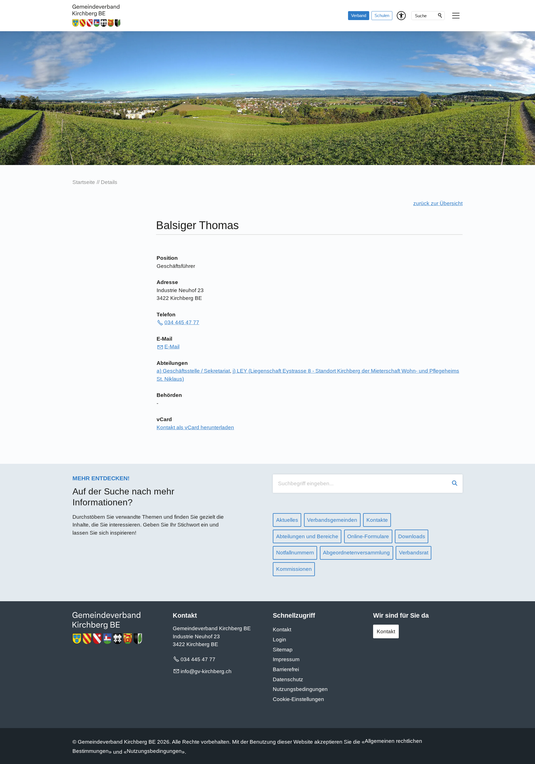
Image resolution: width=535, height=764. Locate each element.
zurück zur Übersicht (438, 203)
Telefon (166, 314)
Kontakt (282, 629)
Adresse (167, 282)
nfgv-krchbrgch (207, 671)
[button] (455, 15)
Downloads (411, 536)
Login (279, 639)
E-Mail (164, 339)
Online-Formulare (368, 536)
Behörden (169, 395)
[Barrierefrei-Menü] (401, 15)
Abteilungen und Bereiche (307, 536)
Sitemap (283, 650)
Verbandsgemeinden (332, 520)
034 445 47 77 (181, 322)
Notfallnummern (295, 553)
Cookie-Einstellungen (298, 699)
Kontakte (377, 520)
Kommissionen (294, 569)
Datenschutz (288, 679)
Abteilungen (172, 363)
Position (167, 258)
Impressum (286, 659)
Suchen (440, 15)
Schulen (381, 15)
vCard (164, 419)
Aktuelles (287, 520)
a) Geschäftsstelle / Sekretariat (193, 371)
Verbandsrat (413, 553)
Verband (358, 15)
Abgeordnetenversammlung (356, 553)
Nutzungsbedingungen (300, 689)
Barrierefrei (286, 669)
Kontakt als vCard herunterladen (195, 427)
